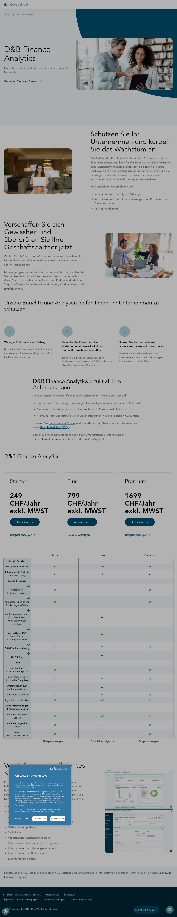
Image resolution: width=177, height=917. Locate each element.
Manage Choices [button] (21, 818)
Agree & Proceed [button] (58, 818)
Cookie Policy (49, 812)
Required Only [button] (40, 818)
